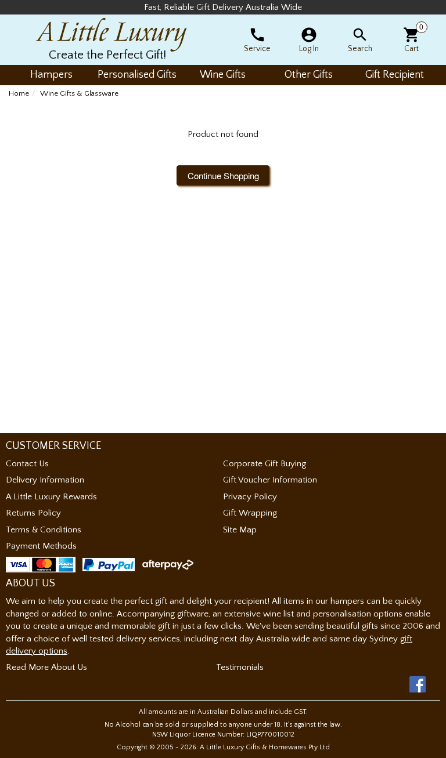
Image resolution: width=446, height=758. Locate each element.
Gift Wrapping (250, 513)
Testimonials (240, 667)
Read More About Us (46, 667)
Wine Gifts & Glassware (79, 93)
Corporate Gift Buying (264, 464)
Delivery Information (45, 480)
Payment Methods (41, 546)
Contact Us (27, 464)
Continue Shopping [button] (223, 175)
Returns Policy (33, 513)
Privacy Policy (250, 497)
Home (19, 93)
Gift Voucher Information (270, 480)
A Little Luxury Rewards (51, 497)
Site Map (240, 530)
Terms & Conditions (43, 530)
